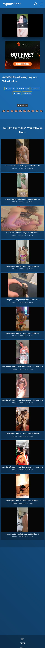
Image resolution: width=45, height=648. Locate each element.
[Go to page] (41, 4)
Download (23, 105)
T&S (22, 639)
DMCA (22, 643)
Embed (36, 88)
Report (17, 93)
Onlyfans (10, 88)
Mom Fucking (24, 88)
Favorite (28, 93)
